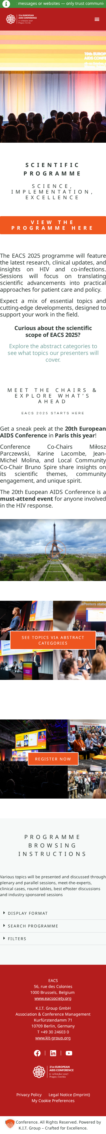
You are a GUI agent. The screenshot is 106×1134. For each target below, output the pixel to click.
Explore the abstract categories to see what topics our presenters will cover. (53, 352)
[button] (97, 19)
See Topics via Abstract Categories (53, 640)
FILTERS (17, 938)
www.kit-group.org (53, 1037)
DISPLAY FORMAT (28, 913)
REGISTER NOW (53, 759)
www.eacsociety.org (53, 998)
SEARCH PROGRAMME (33, 926)
